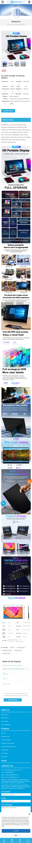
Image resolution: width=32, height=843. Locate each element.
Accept (16, 831)
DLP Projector (4, 753)
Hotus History (4, 721)
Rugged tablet (5, 750)
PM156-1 (12, 647)
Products (13, 24)
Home (8, 24)
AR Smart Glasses (6, 739)
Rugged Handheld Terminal (8, 746)
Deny (16, 835)
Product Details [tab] (7, 120)
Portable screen (18, 650)
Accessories (4, 756)
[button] (13, 17)
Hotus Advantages (6, 724)
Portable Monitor (21, 24)
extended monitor (6, 653)
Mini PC (3, 733)
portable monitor (21, 647)
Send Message (12, 700)
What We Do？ (5, 718)
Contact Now (8, 110)
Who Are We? (4, 714)
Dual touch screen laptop (7, 743)
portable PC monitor (7, 650)
